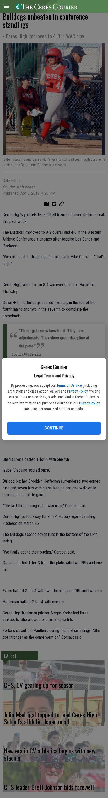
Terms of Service (69, 385)
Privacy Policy (77, 391)
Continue (54, 427)
